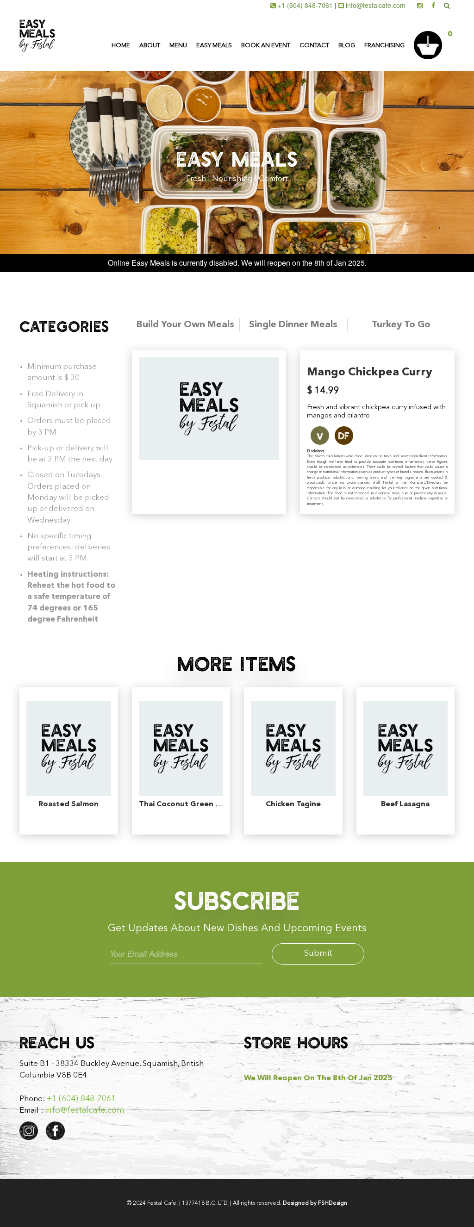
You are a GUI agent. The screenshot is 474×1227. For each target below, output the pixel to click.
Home (121, 46)
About (149, 46)
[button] (435, 30)
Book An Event (265, 46)
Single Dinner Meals (293, 325)
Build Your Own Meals (185, 325)
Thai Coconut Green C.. (182, 804)
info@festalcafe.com (375, 5)
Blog (346, 46)
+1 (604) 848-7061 (305, 5)
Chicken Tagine (293, 804)
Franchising (384, 46)
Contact (314, 46)
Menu (178, 46)
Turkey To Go (401, 325)
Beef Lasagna (405, 804)
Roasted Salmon (68, 804)
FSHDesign (332, 1203)
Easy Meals (214, 46)
